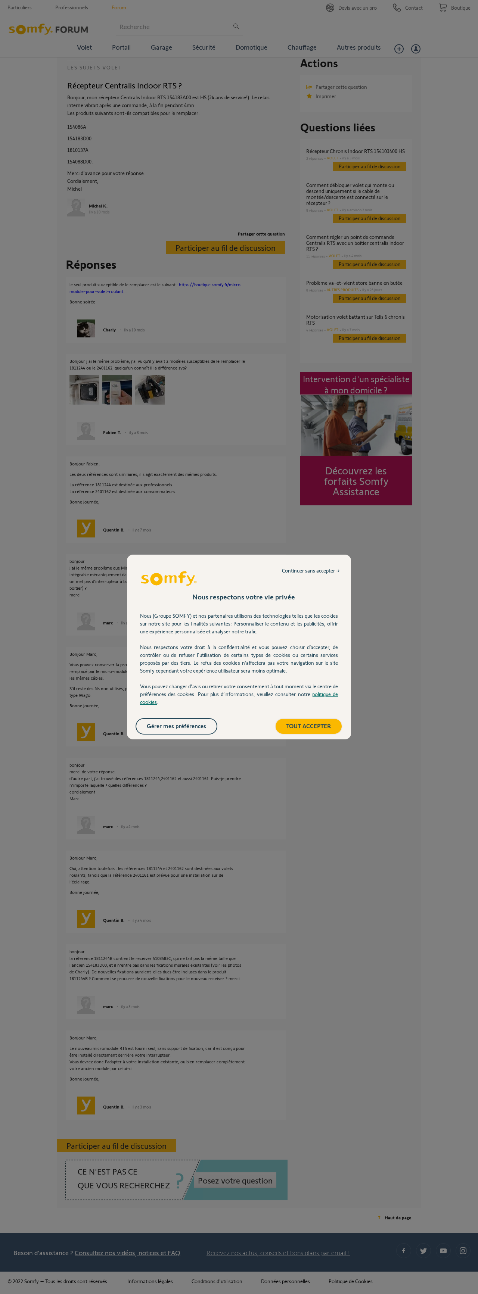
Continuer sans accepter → (311, 570)
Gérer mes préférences (176, 725)
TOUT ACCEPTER (308, 725)
